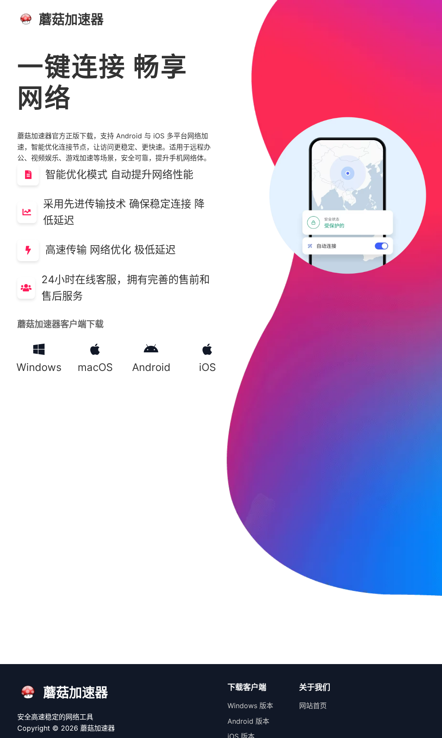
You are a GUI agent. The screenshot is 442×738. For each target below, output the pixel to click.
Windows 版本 (250, 705)
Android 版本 (248, 721)
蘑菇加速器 (97, 728)
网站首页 (313, 705)
